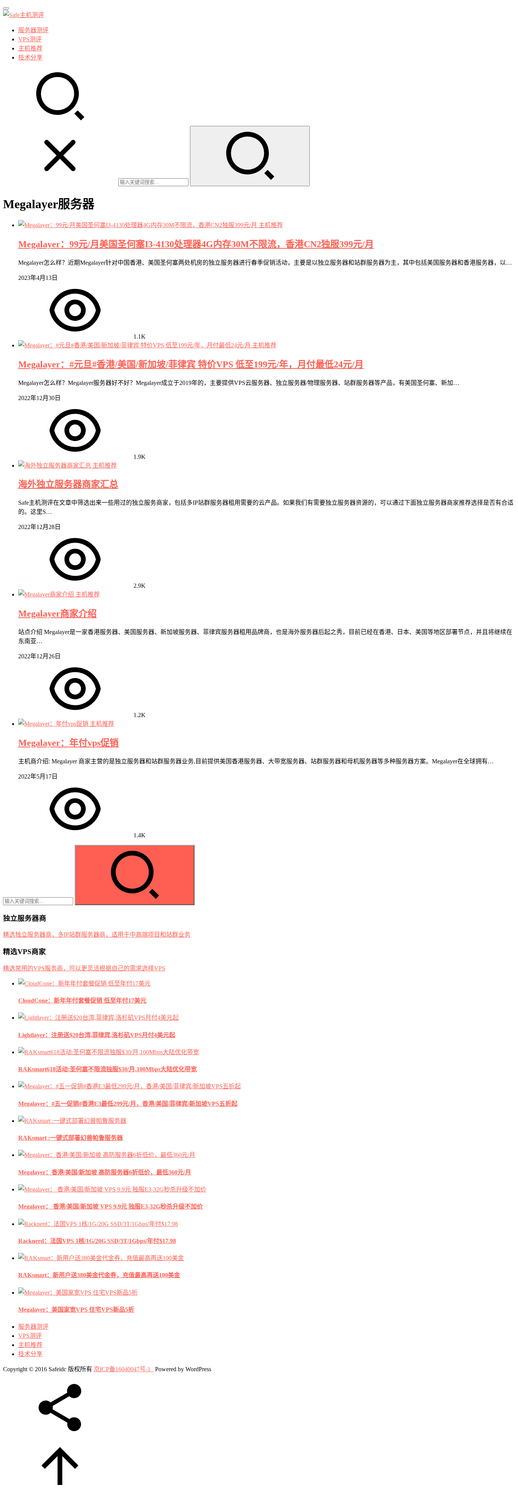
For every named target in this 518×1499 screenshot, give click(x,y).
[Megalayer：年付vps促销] (54, 723)
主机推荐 (30, 48)
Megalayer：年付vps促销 (68, 743)
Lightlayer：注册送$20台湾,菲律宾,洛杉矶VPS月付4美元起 (96, 1035)
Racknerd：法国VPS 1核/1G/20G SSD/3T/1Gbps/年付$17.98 (97, 1241)
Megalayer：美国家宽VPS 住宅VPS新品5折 (76, 1309)
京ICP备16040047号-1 (122, 1369)
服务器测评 (33, 30)
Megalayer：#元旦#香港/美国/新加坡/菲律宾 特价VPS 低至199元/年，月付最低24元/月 (191, 364)
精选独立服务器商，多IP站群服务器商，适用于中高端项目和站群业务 (96, 934)
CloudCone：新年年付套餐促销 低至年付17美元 (82, 1000)
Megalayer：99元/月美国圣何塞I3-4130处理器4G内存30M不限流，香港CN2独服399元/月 (196, 244)
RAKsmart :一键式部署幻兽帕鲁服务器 (70, 1138)
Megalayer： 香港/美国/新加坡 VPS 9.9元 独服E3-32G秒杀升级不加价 (110, 1206)
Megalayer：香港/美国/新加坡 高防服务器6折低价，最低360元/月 (104, 1172)
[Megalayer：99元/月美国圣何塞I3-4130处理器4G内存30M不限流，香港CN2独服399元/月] (138, 225)
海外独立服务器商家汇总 (68, 484)
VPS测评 (30, 39)
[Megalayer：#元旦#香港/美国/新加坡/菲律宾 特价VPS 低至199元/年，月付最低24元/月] (135, 345)
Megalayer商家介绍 (57, 613)
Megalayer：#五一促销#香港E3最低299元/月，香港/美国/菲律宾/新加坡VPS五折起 (127, 1103)
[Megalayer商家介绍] (46, 594)
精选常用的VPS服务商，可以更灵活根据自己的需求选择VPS (84, 968)
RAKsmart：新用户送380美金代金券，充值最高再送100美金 (99, 1275)
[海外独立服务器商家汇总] (55, 465)
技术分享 (30, 57)
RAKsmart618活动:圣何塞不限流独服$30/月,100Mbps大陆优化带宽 (107, 1069)
